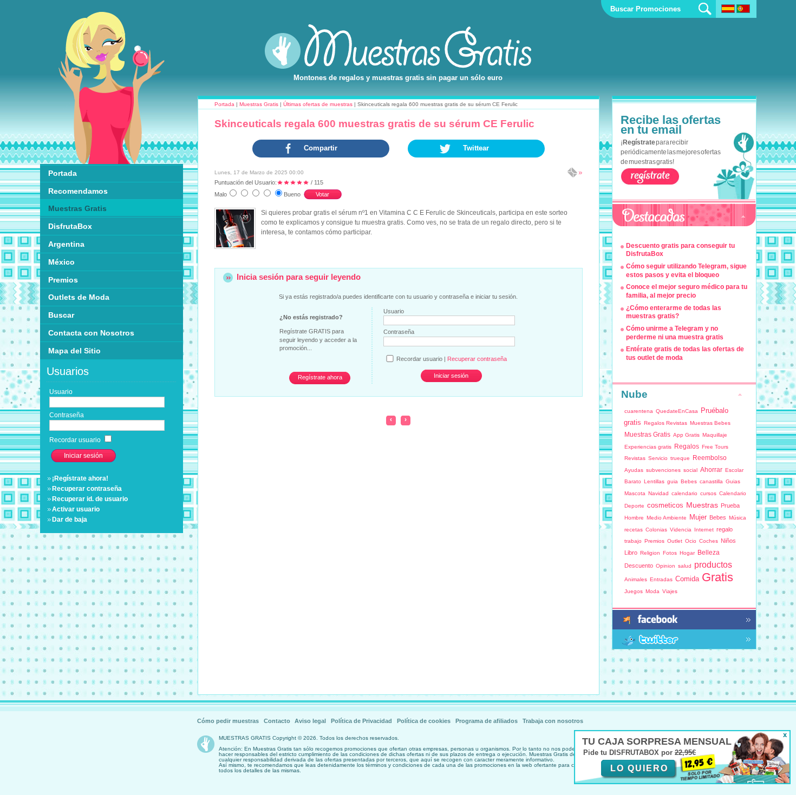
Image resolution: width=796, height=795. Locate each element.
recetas (633, 530)
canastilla (711, 481)
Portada (224, 104)
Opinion (665, 566)
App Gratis (686, 435)
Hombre (634, 518)
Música (737, 518)
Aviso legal (310, 721)
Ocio (690, 541)
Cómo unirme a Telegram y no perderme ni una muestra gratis (674, 333)
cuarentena (638, 411)
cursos (708, 493)
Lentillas (654, 481)
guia (672, 481)
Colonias (656, 530)
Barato (632, 481)
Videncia (680, 530)
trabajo (633, 541)
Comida (687, 579)
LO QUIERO (639, 768)
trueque (680, 458)
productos (713, 564)
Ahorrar (711, 470)
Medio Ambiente (667, 518)
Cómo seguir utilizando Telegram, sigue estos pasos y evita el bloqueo (686, 270)
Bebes (689, 481)
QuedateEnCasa (677, 411)
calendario (684, 493)
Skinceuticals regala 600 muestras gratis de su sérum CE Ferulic (374, 123)
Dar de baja (69, 519)
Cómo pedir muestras (228, 721)
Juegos (633, 591)
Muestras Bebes (710, 423)
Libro (630, 552)
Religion (650, 553)
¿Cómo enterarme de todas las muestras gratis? (673, 312)
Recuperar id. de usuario (90, 499)
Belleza (708, 552)
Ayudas (633, 470)
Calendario (732, 493)
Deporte (634, 506)
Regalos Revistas (665, 423)
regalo (724, 529)
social (690, 470)
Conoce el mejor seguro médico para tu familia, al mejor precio (686, 291)
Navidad (658, 493)
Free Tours (715, 447)
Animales (635, 579)
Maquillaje (714, 435)
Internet (704, 530)
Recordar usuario (75, 440)
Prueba (730, 505)
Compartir (320, 148)
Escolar (734, 470)
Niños (728, 540)
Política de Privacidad (361, 721)
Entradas (661, 579)
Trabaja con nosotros (553, 721)
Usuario (393, 311)
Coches (708, 541)
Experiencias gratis (647, 447)
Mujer (698, 517)
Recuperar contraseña (87, 488)
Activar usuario (76, 509)
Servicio (658, 458)
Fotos (670, 553)
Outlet (674, 541)
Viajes (669, 591)
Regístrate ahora (320, 377)
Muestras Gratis (258, 104)
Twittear (476, 148)
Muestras (702, 505)
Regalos (686, 446)
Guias (733, 481)
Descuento (638, 565)
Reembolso (710, 458)
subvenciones (663, 470)
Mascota (634, 493)
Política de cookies (424, 721)
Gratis (717, 577)
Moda (652, 591)
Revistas (634, 458)
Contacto (277, 721)
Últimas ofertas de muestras (318, 104)
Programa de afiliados (486, 721)
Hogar (687, 553)
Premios (654, 541)
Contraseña (398, 331)
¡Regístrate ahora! (80, 478)
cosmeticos (665, 505)
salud (684, 566)
